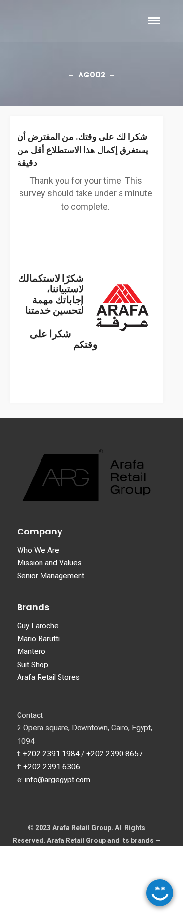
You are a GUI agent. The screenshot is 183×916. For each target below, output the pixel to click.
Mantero (31, 651)
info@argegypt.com (57, 779)
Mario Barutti (38, 638)
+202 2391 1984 (51, 753)
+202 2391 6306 (51, 767)
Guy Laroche (38, 625)
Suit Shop (32, 664)
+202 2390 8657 (114, 753)
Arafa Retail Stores (48, 677)
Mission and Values (49, 562)
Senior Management (50, 576)
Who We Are (38, 550)
